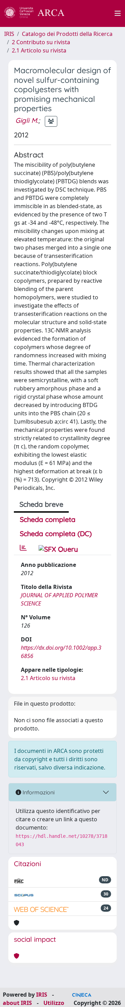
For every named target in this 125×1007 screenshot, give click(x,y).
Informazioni (38, 792)
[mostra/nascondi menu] (118, 13)
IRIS (9, 34)
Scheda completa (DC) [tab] (56, 533)
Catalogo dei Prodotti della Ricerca (67, 34)
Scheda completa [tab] (47, 519)
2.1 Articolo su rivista (39, 50)
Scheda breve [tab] (41, 504)
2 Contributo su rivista (41, 42)
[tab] (23, 548)
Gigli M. (26, 120)
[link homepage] (38, 13)
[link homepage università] (93, 13)
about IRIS (17, 1003)
